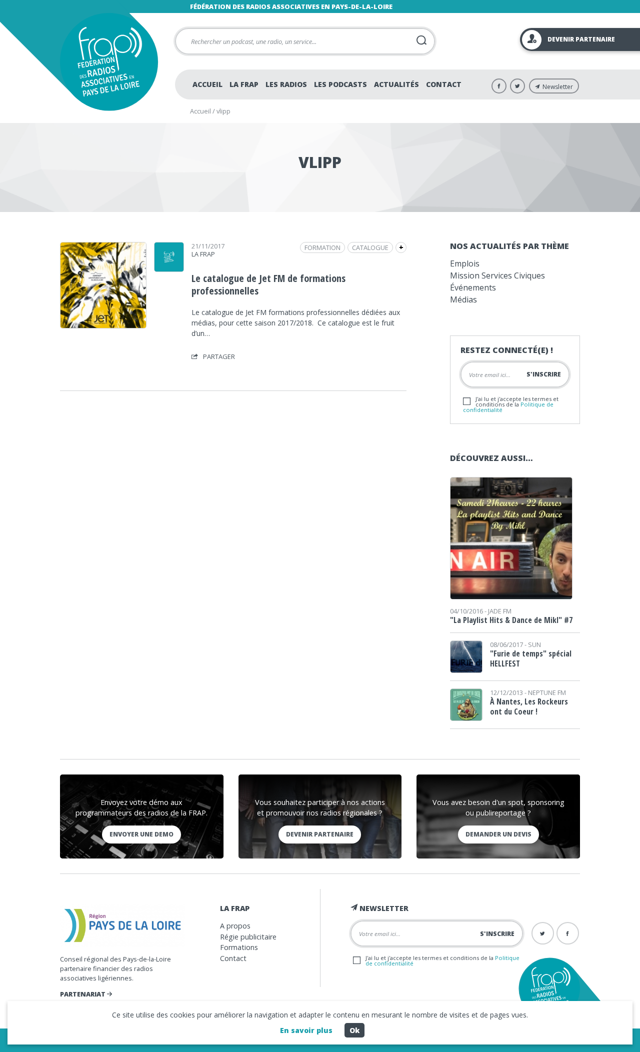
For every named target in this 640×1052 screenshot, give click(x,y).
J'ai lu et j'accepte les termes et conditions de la (510, 404)
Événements (473, 287)
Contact (444, 84)
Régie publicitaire (248, 937)
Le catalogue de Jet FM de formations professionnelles (269, 285)
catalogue (370, 247)
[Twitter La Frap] (517, 86)
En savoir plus (306, 1030)
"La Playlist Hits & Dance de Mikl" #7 (511, 620)
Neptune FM (547, 692)
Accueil (207, 84)
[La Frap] (169, 268)
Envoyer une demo (142, 834)
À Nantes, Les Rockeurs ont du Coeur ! (529, 706)
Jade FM (500, 611)
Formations (239, 947)
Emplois (465, 263)
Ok (355, 1030)
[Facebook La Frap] (499, 86)
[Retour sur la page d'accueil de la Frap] (109, 61)
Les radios (286, 84)
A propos (235, 925)
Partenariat (83, 994)
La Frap (244, 84)
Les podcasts (340, 84)
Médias (463, 299)
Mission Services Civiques (497, 275)
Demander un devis (499, 834)
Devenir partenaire (320, 834)
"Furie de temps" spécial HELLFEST (531, 658)
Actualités (396, 84)
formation (322, 247)
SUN (534, 644)
